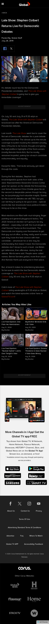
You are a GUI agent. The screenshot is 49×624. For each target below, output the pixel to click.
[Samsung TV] (13, 482)
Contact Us (25, 511)
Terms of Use (24, 519)
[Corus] (24, 568)
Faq (21, 535)
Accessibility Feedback (33, 544)
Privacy (39, 511)
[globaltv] (24, 4)
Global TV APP (12, 544)
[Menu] (3, 4)
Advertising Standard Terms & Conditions (24, 527)
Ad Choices (43, 622)
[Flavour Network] (14, 599)
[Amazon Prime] (12, 475)
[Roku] (36, 475)
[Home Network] (34, 599)
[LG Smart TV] (36, 482)
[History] (34, 585)
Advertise (10, 535)
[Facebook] (5, 48)
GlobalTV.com (8, 296)
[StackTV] (15, 613)
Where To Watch (36, 535)
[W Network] (34, 613)
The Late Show (19, 133)
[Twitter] (11, 48)
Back (4, 13)
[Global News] (14, 585)
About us (11, 511)
